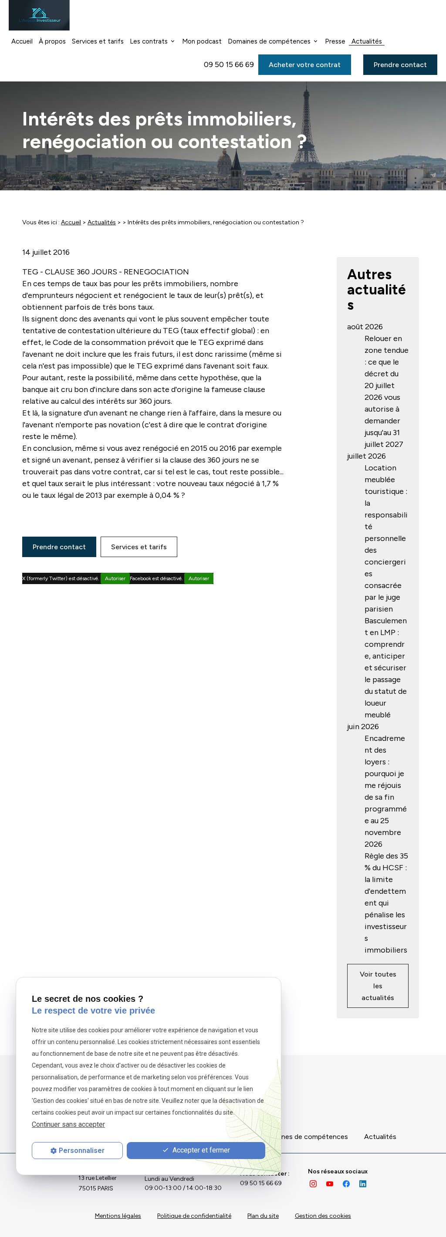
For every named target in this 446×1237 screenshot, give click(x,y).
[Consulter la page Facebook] (346, 1183)
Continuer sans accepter (68, 1124)
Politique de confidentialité (194, 1216)
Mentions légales (118, 1216)
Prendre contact (400, 65)
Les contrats (149, 41)
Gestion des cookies (323, 1216)
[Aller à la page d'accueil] (39, 15)
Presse (335, 41)
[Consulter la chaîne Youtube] (329, 1183)
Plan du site (263, 1216)
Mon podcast (202, 41)
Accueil (22, 41)
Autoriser (115, 578)
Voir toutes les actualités (378, 986)
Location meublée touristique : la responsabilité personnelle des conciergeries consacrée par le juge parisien (386, 538)
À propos (52, 41)
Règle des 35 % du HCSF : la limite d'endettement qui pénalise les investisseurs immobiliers (386, 903)
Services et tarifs (98, 41)
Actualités (366, 41)
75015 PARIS (98, 1183)
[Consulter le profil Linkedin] (362, 1183)
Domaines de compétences (269, 41)
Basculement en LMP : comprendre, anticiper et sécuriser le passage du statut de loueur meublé (386, 668)
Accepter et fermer (200, 1150)
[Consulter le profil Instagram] (313, 1183)
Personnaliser (82, 1150)
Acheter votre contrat (305, 65)
